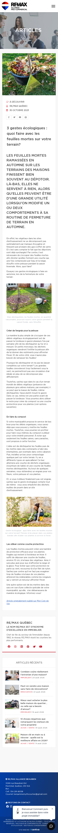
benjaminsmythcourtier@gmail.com (30, 794)
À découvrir (16, 102)
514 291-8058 (16, 792)
